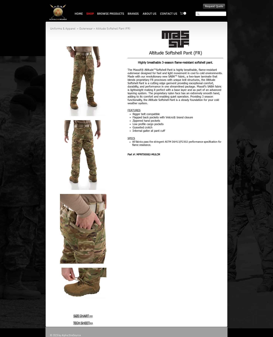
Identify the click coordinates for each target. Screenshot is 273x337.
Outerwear (86, 29)
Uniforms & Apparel (63, 29)
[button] (183, 13)
